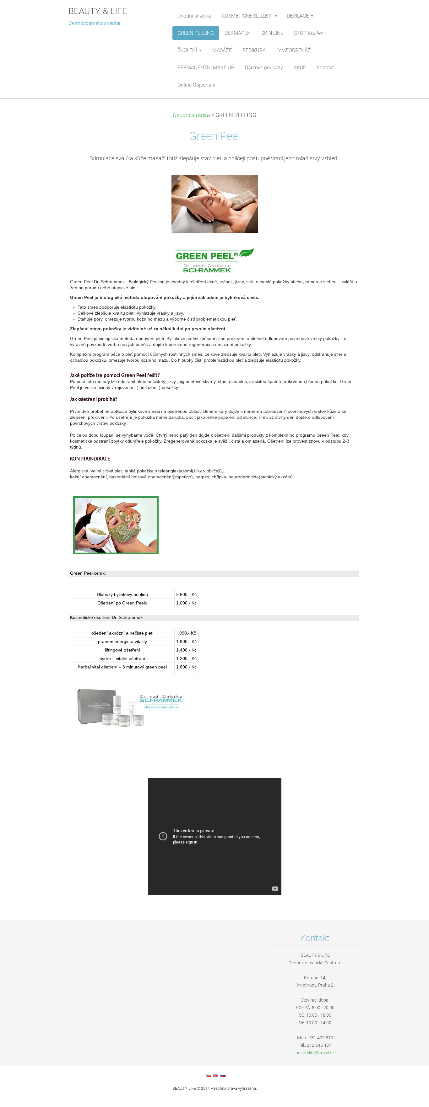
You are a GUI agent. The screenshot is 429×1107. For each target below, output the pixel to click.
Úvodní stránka (191, 115)
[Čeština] (208, 1075)
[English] (215, 1075)
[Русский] (222, 1075)
